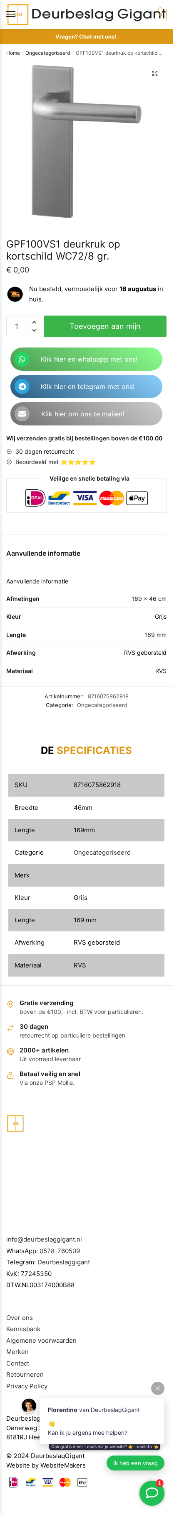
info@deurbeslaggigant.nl (44, 1239)
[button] (155, 73)
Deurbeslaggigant (63, 1262)
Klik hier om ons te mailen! (82, 414)
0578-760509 (60, 1251)
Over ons (19, 1318)
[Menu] (18, 14)
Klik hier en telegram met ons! (87, 386)
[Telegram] (22, 386)
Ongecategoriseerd (47, 53)
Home (13, 53)
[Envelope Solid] (22, 413)
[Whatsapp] (22, 359)
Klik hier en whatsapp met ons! (89, 359)
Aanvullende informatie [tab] (43, 553)
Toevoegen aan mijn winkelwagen (105, 329)
